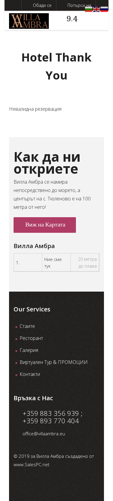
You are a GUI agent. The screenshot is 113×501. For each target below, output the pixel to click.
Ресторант (31, 338)
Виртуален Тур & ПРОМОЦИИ (54, 362)
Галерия (29, 350)
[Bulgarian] (89, 8)
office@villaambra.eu (44, 433)
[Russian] (104, 8)
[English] (97, 8)
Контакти (30, 374)
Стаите (27, 326)
